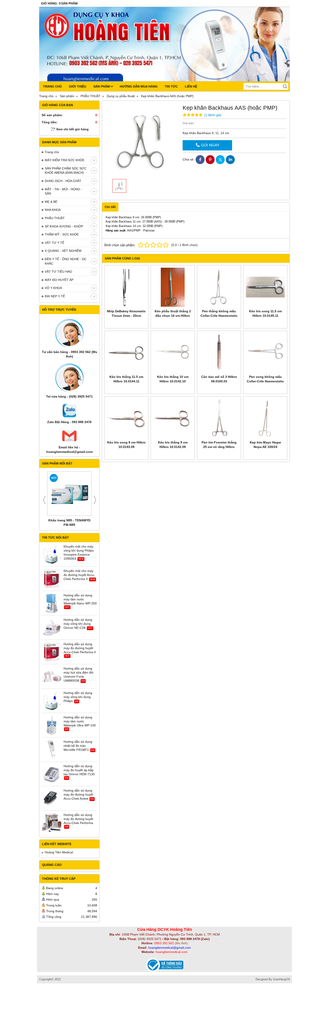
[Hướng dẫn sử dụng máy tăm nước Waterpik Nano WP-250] (52, 603)
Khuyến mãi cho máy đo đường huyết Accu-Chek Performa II (79, 575)
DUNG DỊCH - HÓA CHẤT (63, 181)
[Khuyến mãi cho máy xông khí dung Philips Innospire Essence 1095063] (52, 554)
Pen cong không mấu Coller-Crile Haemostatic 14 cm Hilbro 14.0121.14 (265, 381)
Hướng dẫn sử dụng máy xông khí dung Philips (78, 697)
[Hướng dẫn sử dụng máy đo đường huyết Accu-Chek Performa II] (52, 652)
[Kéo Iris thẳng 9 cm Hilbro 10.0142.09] (172, 418)
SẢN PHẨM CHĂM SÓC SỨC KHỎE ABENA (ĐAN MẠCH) (65, 171)
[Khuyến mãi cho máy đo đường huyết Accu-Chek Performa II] (52, 579)
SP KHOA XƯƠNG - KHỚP (64, 226)
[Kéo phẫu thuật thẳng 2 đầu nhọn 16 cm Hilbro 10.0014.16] (172, 287)
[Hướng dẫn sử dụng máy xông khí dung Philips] (52, 701)
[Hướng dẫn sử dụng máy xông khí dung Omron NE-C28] (52, 628)
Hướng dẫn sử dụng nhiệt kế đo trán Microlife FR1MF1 (78, 746)
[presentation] (44, 500)
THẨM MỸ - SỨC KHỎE (62, 234)
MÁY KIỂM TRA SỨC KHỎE (64, 160)
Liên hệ (191, 86)
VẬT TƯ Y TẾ (54, 242)
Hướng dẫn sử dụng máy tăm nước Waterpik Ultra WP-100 (80, 721)
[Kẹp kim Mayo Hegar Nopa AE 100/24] (265, 418)
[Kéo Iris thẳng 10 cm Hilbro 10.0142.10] (172, 352)
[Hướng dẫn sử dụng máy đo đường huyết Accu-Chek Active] (52, 798)
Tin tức (171, 86)
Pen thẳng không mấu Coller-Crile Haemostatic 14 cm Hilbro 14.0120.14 (219, 315)
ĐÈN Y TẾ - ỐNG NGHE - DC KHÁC (65, 261)
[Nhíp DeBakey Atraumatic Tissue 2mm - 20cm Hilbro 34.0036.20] (126, 287)
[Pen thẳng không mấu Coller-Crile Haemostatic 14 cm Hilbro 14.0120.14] (219, 287)
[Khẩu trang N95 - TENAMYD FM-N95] (69, 493)
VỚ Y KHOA (53, 288)
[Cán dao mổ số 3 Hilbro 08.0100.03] (219, 352)
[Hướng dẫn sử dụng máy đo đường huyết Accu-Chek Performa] (52, 823)
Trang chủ (52, 86)
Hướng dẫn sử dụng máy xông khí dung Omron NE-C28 (78, 623)
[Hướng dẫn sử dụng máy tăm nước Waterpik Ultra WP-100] (52, 725)
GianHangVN (281, 979)
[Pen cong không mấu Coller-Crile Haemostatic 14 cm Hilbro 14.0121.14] (265, 352)
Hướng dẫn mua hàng (139, 86)
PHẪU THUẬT (55, 218)
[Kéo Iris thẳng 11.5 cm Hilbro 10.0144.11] (126, 352)
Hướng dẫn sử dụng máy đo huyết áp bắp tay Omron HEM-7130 (79, 770)
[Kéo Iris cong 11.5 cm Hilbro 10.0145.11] (265, 287)
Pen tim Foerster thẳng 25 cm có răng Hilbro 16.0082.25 (219, 447)
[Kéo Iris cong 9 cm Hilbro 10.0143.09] (126, 418)
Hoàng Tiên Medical (59, 852)
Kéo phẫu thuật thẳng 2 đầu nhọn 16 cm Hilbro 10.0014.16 (173, 315)
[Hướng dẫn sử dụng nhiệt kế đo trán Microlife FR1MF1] (52, 750)
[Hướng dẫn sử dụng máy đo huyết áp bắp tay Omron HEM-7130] (52, 774)
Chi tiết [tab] (110, 207)
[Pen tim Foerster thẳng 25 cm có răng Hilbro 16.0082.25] (219, 418)
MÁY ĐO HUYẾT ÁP (59, 280)
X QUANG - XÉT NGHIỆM (63, 251)
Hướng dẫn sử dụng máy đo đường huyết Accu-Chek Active (78, 794)
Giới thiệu (77, 86)
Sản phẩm (101, 86)
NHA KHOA (53, 210)
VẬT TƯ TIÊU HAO (58, 271)
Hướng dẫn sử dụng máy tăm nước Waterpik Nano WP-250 (80, 599)
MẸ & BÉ (51, 201)
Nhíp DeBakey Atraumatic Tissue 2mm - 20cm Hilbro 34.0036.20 (126, 315)
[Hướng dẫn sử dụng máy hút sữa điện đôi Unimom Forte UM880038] (52, 676)
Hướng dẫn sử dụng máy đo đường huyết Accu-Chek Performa (78, 819)
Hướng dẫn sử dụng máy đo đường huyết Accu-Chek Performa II (80, 648)
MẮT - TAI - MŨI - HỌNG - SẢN (63, 191)
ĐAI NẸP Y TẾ (55, 296)
